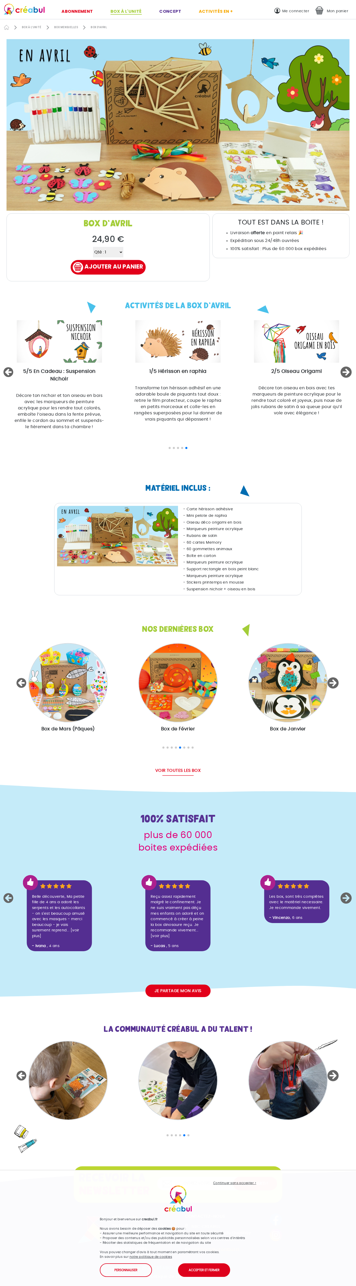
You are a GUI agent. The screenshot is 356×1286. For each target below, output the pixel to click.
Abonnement (77, 11)
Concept (170, 11)
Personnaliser (125, 1270)
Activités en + (216, 11)
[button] (9, 372)
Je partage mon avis (178, 991)
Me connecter (295, 11)
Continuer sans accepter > (234, 1183)
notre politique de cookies (151, 1256)
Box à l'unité (126, 11)
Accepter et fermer (204, 1270)
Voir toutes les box (178, 770)
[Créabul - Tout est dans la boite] (22, 10)
